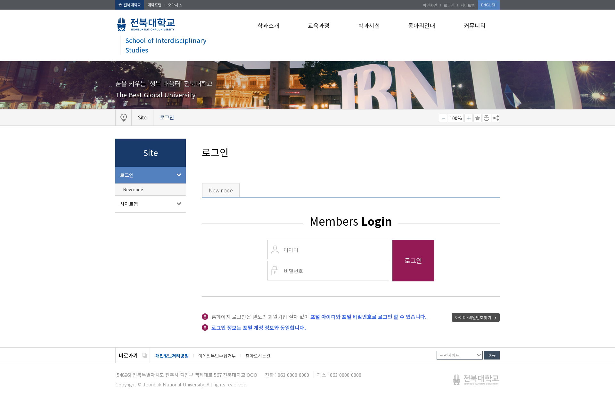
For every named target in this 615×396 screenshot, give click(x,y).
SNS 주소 (495, 118)
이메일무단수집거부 (217, 355)
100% (456, 118)
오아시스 (175, 4)
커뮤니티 (475, 25)
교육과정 (319, 25)
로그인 (449, 5)
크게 (468, 118)
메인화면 (430, 5)
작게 (443, 118)
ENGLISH (488, 4)
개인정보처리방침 (172, 355)
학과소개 (268, 25)
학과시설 (369, 25)
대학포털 (154, 4)
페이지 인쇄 (487, 118)
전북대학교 (132, 4)
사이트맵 (468, 5)
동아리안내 (421, 25)
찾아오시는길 (257, 355)
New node (133, 189)
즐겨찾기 (477, 118)
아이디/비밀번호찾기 (473, 317)
